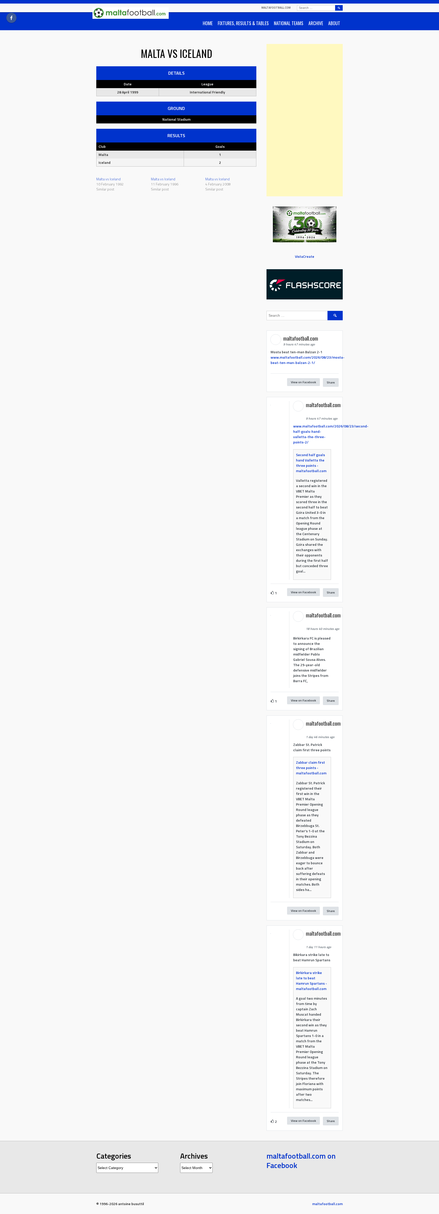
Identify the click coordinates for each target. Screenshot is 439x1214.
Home (208, 23)
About (334, 23)
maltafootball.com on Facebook (301, 1160)
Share (331, 382)
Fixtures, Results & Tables (243, 23)
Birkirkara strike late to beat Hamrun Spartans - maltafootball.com (311, 980)
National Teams (288, 23)
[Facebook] (11, 18)
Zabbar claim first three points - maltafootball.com (311, 768)
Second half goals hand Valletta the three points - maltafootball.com (311, 462)
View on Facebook (303, 382)
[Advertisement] (304, 120)
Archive (315, 23)
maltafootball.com (276, 8)
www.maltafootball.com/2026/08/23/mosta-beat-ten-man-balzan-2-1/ (307, 360)
